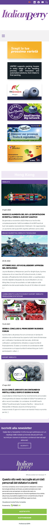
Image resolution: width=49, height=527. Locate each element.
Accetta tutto (24, 511)
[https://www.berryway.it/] (24, 114)
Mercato (6, 182)
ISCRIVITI (24, 446)
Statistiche (18, 296)
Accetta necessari (24, 518)
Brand (5, 233)
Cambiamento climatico (12, 294)
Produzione (7, 296)
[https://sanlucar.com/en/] (24, 134)
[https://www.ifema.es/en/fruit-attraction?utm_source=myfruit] (24, 155)
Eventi (26, 294)
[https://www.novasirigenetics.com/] (24, 51)
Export (32, 294)
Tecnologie (31, 233)
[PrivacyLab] (15, 505)
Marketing (13, 233)
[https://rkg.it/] (24, 93)
